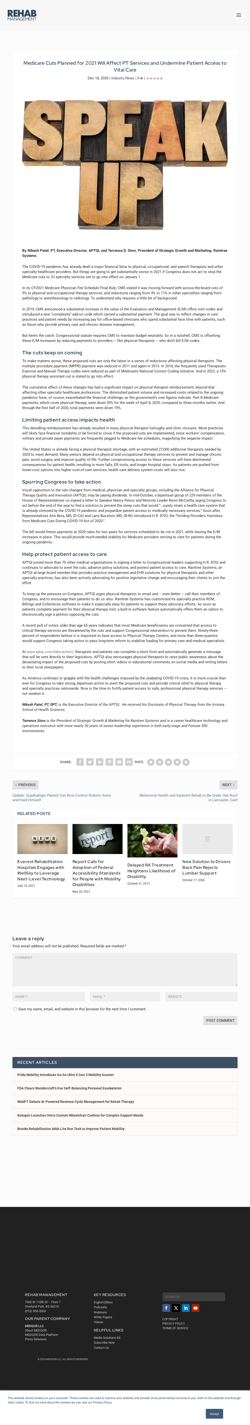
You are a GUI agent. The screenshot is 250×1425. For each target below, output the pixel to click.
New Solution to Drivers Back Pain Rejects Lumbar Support (206, 867)
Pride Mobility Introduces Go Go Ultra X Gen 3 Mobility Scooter (65, 1075)
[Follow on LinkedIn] (186, 1308)
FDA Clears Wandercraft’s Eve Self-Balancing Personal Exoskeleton (69, 1088)
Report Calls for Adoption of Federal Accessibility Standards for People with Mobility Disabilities (97, 873)
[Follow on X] (176, 1308)
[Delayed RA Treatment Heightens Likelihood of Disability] (152, 840)
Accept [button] (214, 1414)
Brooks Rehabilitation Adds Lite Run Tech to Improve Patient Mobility (71, 1129)
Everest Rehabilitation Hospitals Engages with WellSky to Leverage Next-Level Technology (41, 870)
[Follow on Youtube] (195, 1308)
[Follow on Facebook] (166, 1308)
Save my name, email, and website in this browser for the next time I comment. (82, 1009)
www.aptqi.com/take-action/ (50, 652)
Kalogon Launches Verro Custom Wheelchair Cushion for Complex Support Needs (80, 1115)
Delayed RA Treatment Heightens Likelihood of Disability (151, 870)
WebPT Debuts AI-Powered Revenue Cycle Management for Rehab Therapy (75, 1102)
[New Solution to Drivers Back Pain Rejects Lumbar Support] (207, 839)
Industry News (123, 78)
